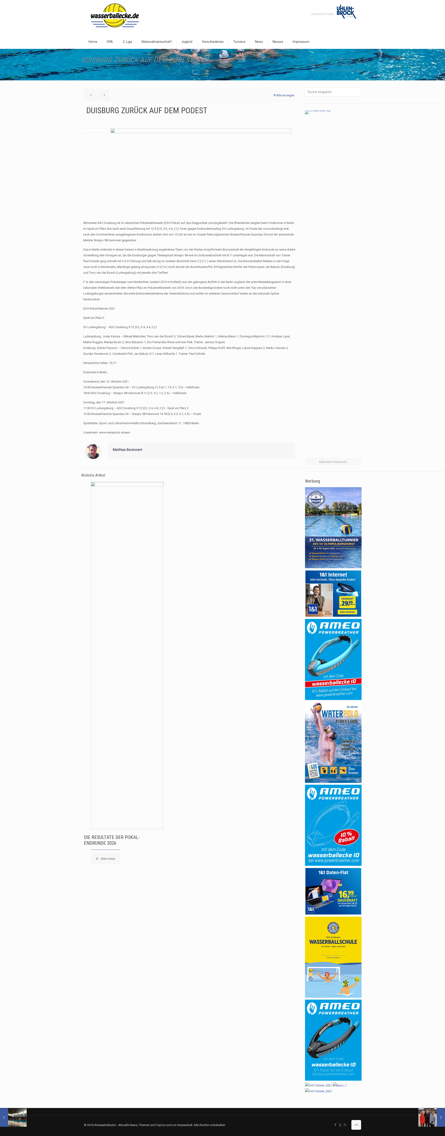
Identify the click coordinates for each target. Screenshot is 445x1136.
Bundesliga (315, 64)
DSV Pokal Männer (343, 64)
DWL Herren (348, 59)
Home (312, 59)
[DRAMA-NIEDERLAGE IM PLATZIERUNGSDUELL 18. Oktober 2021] (431, 1117)
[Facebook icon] (335, 1125)
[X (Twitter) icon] (340, 1125)
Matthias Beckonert (127, 450)
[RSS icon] (345, 1125)
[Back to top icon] (356, 1125)
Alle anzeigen (285, 95)
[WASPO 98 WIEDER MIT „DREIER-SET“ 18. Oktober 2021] (13, 1117)
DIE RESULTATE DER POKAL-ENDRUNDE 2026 (112, 840)
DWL (328, 59)
